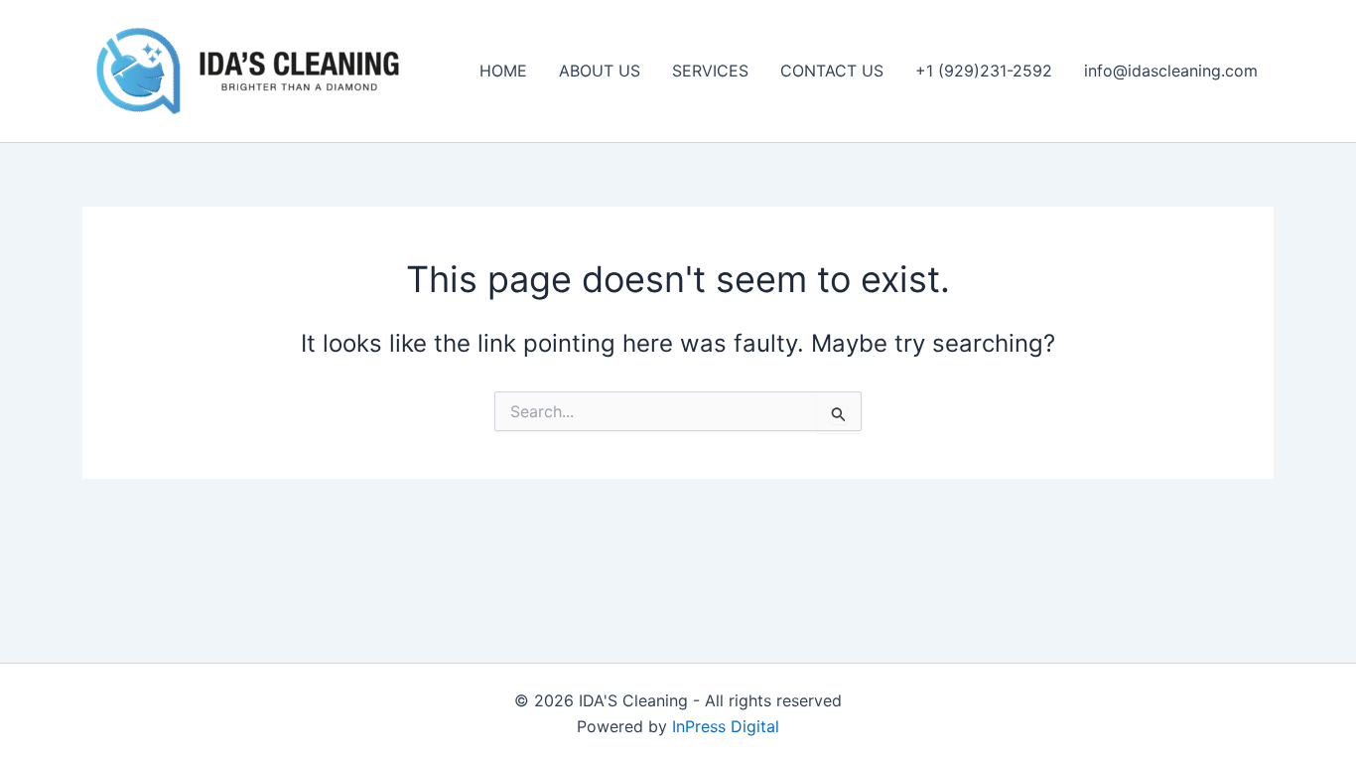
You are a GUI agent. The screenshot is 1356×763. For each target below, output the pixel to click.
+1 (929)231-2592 (983, 70)
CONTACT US (831, 70)
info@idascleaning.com (1171, 70)
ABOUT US (599, 70)
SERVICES (710, 70)
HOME (503, 70)
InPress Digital (725, 726)
